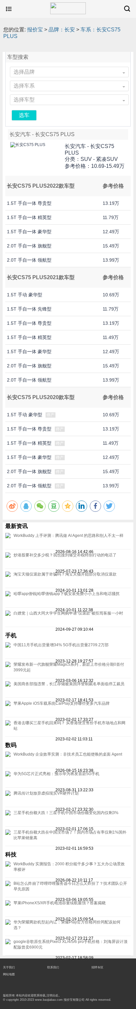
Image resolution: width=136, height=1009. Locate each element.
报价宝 (35, 29)
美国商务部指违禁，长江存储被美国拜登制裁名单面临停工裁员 (69, 684)
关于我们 (9, 967)
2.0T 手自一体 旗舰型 (29, 245)
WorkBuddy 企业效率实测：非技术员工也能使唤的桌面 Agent (68, 754)
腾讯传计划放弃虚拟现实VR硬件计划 (46, 793)
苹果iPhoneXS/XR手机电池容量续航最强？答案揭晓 (60, 903)
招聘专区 (97, 967)
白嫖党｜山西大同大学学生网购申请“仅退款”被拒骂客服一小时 (68, 613)
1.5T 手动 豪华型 (24, 294)
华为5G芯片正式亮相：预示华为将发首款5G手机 (56, 773)
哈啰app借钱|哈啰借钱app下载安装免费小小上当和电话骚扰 (66, 593)
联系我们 (53, 967)
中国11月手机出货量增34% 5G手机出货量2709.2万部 (61, 645)
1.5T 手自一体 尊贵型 (29, 203)
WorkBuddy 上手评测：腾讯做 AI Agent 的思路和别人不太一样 (68, 535)
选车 (24, 115)
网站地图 (9, 974)
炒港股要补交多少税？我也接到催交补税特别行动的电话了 (65, 555)
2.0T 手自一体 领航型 (29, 260)
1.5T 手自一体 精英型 (29, 217)
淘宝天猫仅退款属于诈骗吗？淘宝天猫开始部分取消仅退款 (65, 574)
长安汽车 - (89, 149)
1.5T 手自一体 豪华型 (29, 231)
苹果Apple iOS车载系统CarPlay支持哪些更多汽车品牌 (62, 703)
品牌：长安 (62, 29)
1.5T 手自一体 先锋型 (29, 309)
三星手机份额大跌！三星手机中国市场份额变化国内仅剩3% (66, 812)
